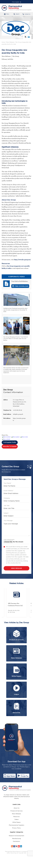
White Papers (16, 822)
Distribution (16, 841)
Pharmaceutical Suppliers (16, 825)
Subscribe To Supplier (10, 446)
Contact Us (27, 14)
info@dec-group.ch (18, 414)
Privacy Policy (16, 828)
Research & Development (16, 835)
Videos (16, 819)
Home (3, 42)
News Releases (10, 42)
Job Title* (7, 505)
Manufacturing (16, 838)
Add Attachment (9, 539)
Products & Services (16, 810)
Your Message (8, 520)
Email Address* (8, 490)
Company (7, 498)
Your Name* (7, 483)
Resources (16, 816)
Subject (6, 513)
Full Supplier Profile (10, 442)
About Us (16, 808)
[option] (16, 602)
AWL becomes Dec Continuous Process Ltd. (15, 604)
